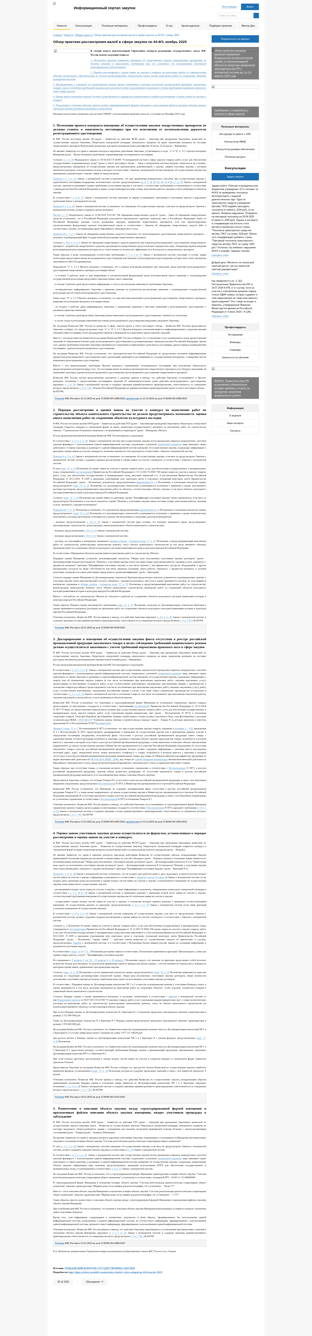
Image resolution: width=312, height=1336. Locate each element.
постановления (142, 706)
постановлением (84, 472)
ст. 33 (131, 1149)
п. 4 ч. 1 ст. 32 (140, 905)
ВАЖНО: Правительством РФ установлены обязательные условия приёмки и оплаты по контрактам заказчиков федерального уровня (232, 388)
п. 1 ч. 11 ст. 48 (72, 1086)
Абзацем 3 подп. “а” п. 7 (65, 728)
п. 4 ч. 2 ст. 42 (164, 617)
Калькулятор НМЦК (235, 141)
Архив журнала (190, 25)
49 (162, 182)
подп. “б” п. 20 (100, 1070)
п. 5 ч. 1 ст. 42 (79, 1155)
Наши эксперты (235, 423)
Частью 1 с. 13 (60, 215)
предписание (133, 398)
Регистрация (229, 6)
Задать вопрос (235, 176)
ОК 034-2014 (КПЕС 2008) (105, 759)
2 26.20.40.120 (84, 719)
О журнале (235, 415)
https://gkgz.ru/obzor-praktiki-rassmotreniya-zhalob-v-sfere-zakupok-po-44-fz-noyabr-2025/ (115, 1272)
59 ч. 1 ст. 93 (176, 182)
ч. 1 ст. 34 (68, 159)
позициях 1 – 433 (184, 728)
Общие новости (83, 35)
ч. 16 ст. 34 (93, 522)
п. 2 (65, 925)
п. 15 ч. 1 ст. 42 (80, 670)
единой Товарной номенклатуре (151, 759)
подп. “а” (76, 951)
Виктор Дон (248, 25)
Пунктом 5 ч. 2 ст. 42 (64, 206)
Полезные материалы (115, 25)
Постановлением (177, 768)
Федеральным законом (68, 1000)
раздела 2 (79, 960)
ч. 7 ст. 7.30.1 (85, 1089)
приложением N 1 (145, 482)
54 (165, 182)
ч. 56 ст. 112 (90, 535)
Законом (77, 942)
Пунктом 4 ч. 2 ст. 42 (64, 456)
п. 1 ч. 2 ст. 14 (76, 694)
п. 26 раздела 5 (117, 960)
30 (154, 182)
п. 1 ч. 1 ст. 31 (134, 254)
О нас (169, 25)
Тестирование (235, 334)
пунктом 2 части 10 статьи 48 (152, 877)
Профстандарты (147, 25)
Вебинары (235, 342)
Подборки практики (220, 25)
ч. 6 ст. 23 (117, 1168)
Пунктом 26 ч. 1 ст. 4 (64, 234)
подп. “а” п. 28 (71, 972)
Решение (59, 398)
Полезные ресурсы (235, 156)
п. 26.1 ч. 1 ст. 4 (71, 242)
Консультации (83, 25)
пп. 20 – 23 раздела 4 (96, 960)
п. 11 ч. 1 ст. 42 (80, 440)
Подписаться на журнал (235, 38)
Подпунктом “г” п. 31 (64, 509)
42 (158, 182)
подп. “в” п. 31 (68, 468)
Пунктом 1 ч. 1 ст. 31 (65, 178)
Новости (62, 25)
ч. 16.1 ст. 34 (90, 530)
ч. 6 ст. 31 (78, 197)
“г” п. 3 (86, 951)
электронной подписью (169, 444)
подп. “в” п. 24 (81, 485)
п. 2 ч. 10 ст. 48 (78, 892)
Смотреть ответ (220, 255)
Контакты (235, 430)
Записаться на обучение (235, 357)
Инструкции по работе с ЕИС (235, 134)
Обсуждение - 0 (94, 1281)
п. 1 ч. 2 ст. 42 (68, 1146)
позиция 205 (103, 723)
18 (151, 182)
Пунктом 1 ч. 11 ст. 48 (64, 873)
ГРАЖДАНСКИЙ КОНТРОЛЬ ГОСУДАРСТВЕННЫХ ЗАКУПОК (100, 1268)
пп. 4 (143, 182)
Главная (57, 35)
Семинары (235, 349)
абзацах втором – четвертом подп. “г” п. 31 (133, 541)
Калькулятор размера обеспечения (235, 149)
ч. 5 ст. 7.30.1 (86, 388)
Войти (250, 6)
